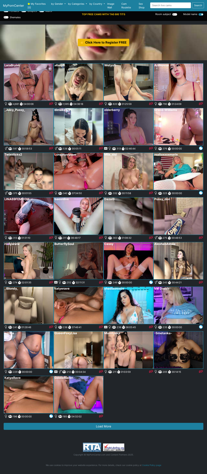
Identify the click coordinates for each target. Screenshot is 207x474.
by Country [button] (96, 3)
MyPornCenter (13, 5)
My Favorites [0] (37, 5)
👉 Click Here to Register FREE (103, 42)
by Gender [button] (57, 3)
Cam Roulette (126, 5)
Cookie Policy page (151, 465)
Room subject (163, 14)
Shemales (15, 17)
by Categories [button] (76, 3)
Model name (190, 14)
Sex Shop (142, 5)
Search (198, 5)
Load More (103, 426)
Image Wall (110, 5)
